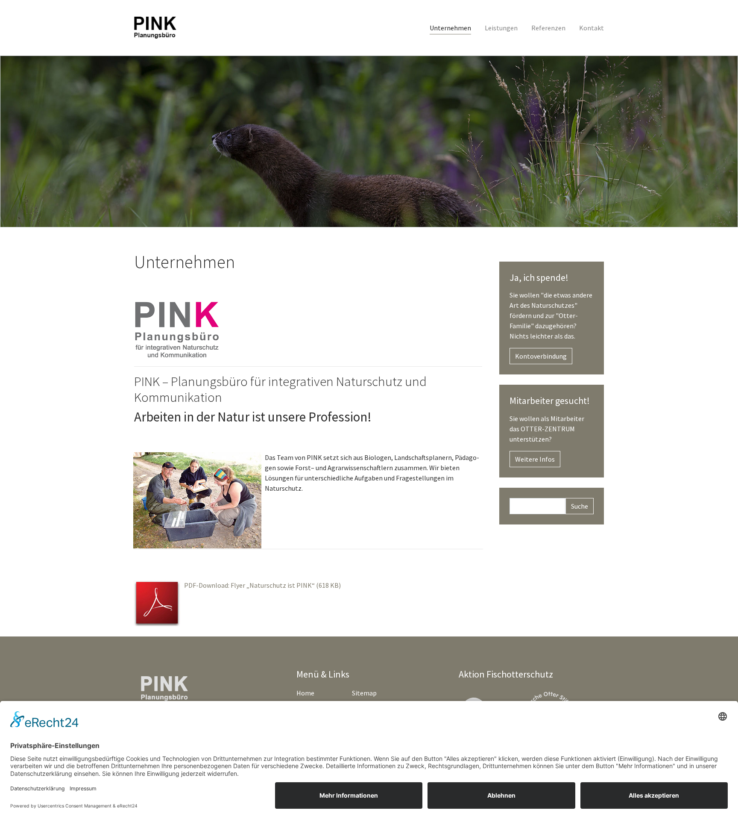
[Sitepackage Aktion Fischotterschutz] (155, 28)
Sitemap (364, 693)
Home (305, 693)
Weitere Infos (535, 459)
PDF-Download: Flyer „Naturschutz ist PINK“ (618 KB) (262, 585)
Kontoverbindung (541, 356)
